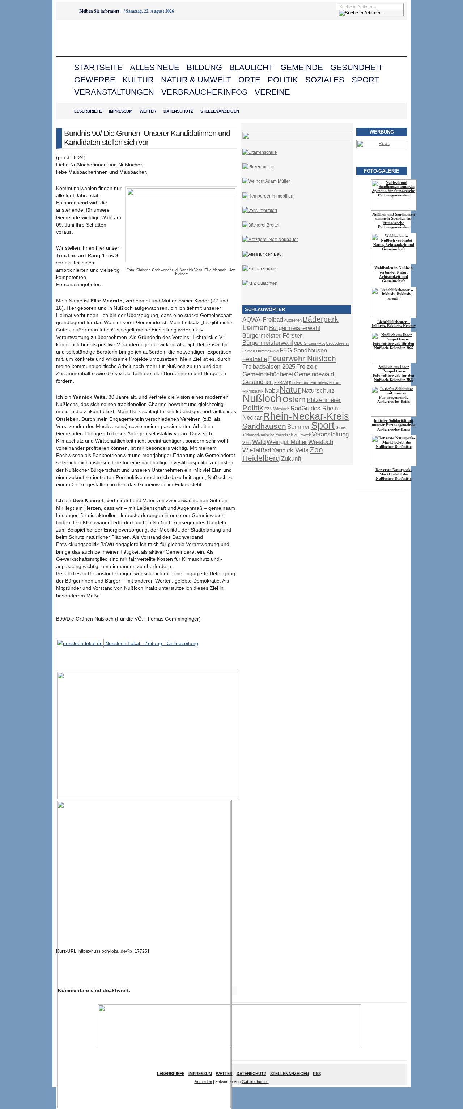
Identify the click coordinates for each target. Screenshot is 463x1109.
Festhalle (254, 359)
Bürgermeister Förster (272, 335)
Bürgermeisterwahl (267, 342)
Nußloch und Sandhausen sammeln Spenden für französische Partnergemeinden (393, 220)
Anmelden (203, 1081)
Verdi (246, 442)
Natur (290, 389)
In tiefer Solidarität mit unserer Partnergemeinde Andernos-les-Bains (393, 425)
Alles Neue (154, 67)
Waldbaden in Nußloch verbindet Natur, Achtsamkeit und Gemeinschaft (393, 274)
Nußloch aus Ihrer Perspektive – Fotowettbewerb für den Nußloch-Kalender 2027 (393, 373)
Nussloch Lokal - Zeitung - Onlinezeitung (151, 643)
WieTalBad (256, 450)
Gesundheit (356, 67)
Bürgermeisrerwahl (294, 328)
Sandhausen (264, 426)
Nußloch (261, 398)
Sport (365, 79)
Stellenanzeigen (219, 111)
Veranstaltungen (114, 92)
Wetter (148, 111)
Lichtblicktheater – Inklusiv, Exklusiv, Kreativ (394, 324)
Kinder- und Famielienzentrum (315, 382)
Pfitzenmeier (324, 400)
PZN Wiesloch (276, 409)
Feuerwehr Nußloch (302, 358)
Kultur (138, 79)
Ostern (294, 399)
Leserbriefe (88, 111)
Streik (341, 427)
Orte (249, 79)
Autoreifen (293, 320)
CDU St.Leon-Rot (309, 343)
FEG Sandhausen (303, 350)
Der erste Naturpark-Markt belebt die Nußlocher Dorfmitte (393, 474)
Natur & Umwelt (196, 79)
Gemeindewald (314, 374)
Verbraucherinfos (204, 92)
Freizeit (306, 366)
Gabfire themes (255, 1081)
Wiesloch (320, 442)
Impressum (120, 111)
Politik (283, 79)
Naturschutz (318, 390)
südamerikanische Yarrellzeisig (269, 435)
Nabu (271, 390)
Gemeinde (301, 67)
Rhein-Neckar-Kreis (306, 416)
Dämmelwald (267, 351)
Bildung (204, 67)
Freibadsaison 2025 (268, 366)
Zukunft (291, 458)
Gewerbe (94, 79)
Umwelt (304, 435)
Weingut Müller (287, 442)
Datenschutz (178, 111)
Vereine (272, 92)
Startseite (98, 67)
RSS (317, 1073)
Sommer (298, 426)
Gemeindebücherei (267, 374)
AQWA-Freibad (262, 319)
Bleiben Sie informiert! (100, 11)
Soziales (324, 79)
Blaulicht (251, 67)
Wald (259, 442)
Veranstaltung (330, 434)
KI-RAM (281, 382)
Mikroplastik (252, 391)
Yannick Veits (290, 450)
